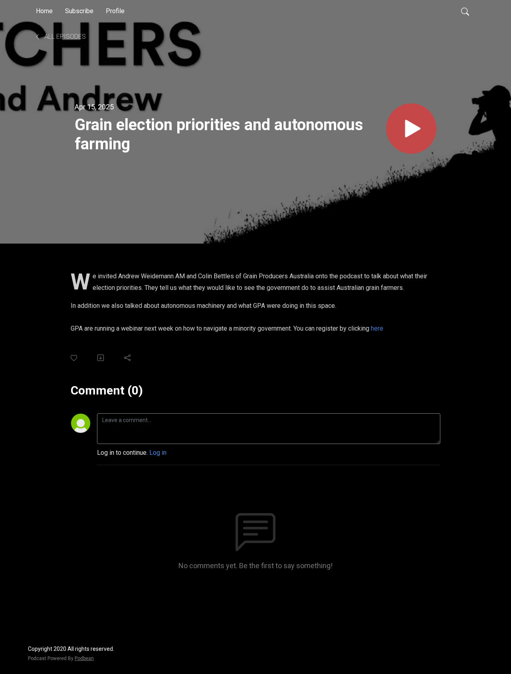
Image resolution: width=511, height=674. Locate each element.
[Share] (128, 358)
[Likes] (74, 358)
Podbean (84, 658)
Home (44, 11)
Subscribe (79, 11)
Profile (115, 11)
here (377, 328)
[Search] (465, 11)
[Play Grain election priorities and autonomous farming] (411, 128)
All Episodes (64, 36)
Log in (157, 452)
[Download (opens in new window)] (101, 358)
